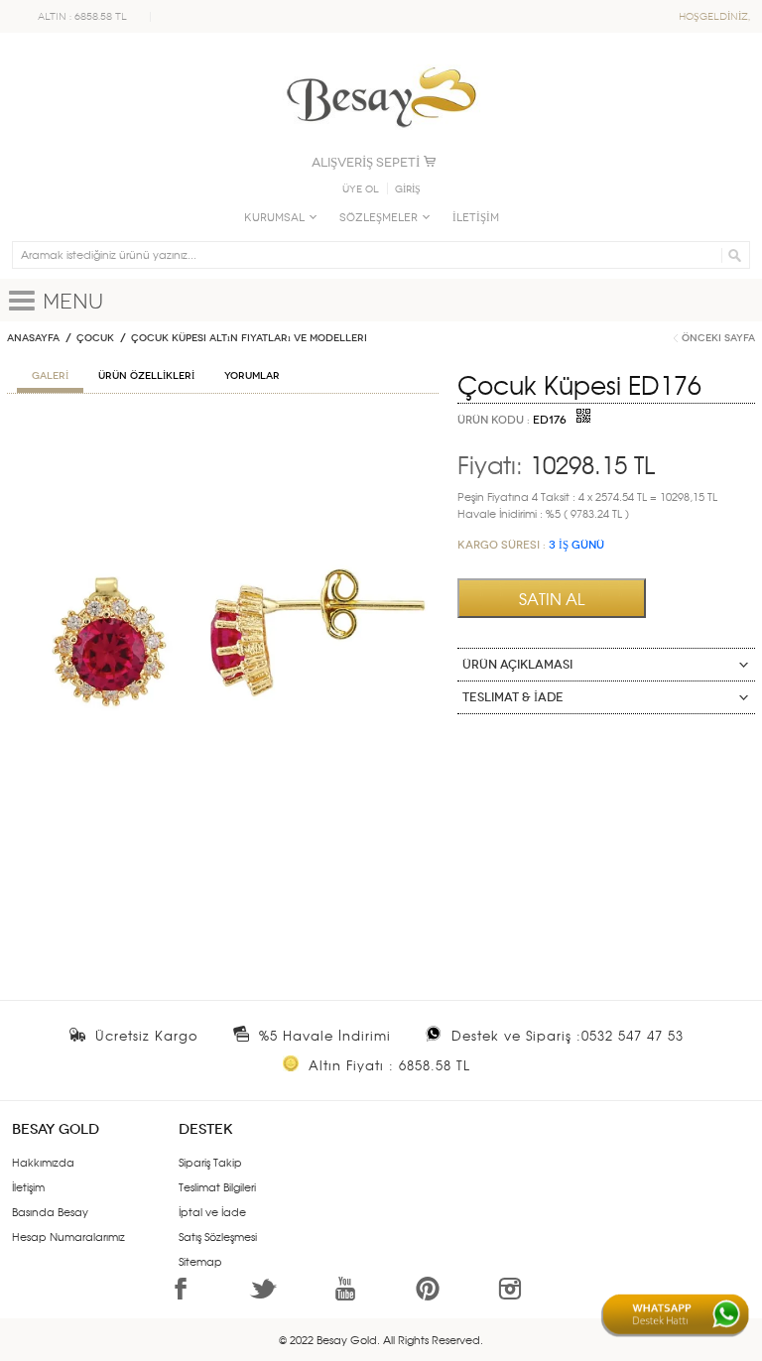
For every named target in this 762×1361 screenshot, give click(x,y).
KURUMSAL (274, 217)
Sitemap (200, 1261)
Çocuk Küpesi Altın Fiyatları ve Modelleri (249, 338)
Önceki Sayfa (718, 338)
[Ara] (731, 255)
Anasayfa (33, 338)
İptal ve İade (212, 1211)
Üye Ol (360, 189)
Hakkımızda (43, 1162)
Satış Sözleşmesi (218, 1236)
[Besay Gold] (381, 61)
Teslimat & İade (513, 697)
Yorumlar (252, 376)
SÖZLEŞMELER (378, 217)
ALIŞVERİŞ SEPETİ (366, 162)
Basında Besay (50, 1211)
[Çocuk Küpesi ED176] (223, 431)
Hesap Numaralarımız (68, 1236)
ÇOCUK (95, 338)
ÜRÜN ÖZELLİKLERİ (146, 376)
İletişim (28, 1186)
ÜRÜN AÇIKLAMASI (517, 665)
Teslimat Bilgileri (217, 1186)
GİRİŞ (408, 189)
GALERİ (50, 376)
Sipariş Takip (210, 1162)
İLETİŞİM (475, 217)
